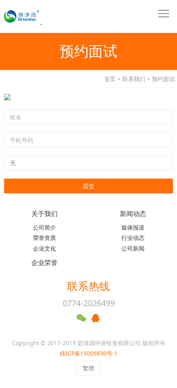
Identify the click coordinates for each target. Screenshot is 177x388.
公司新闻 (132, 248)
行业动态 (132, 238)
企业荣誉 (44, 262)
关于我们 (44, 213)
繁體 (88, 368)
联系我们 (133, 79)
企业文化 (44, 248)
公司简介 (44, 227)
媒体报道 (132, 227)
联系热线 (88, 286)
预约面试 (163, 79)
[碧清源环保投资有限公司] (18, 16)
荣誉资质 (44, 238)
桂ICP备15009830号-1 (89, 353)
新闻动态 (133, 213)
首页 (110, 79)
